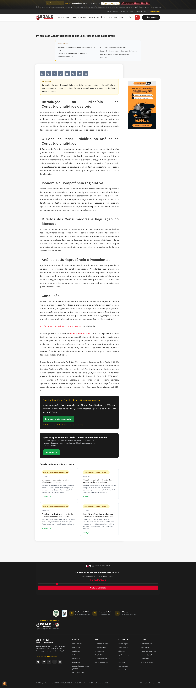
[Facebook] (54, 661)
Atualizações (94, 17)
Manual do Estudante (148, 651)
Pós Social (76, 647)
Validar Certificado (127, 11)
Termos (151, 683)
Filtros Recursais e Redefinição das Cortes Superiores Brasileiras (97, 481)
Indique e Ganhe (123, 670)
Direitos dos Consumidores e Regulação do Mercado (118, 51)
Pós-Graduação (63, 17)
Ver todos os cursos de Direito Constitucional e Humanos (63, 425)
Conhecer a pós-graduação (58, 419)
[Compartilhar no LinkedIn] (67, 73)
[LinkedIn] (60, 661)
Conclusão (104, 58)
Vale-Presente (123, 666)
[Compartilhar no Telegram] (48, 73)
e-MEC (158, 683)
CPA (119, 659)
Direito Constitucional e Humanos (55, 472)
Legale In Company (124, 655)
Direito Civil (99, 655)
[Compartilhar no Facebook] (73, 73)
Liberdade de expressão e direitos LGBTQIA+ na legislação (55, 481)
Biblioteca (121, 651)
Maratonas (82, 17)
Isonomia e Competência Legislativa (113, 47)
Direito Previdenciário (102, 659)
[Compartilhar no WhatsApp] (42, 73)
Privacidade (145, 659)
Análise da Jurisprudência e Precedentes (114, 54)
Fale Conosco (155, 11)
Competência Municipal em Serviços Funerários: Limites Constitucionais (98, 515)
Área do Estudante (112, 11)
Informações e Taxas (148, 655)
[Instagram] (38, 661)
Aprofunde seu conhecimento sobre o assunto (61, 326)
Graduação (113, 17)
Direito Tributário (101, 647)
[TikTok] (49, 661)
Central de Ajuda (141, 11)
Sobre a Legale (123, 644)
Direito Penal (99, 651)
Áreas (103, 17)
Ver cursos (50, 452)
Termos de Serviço (147, 662)
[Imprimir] (85, 73)
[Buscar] (129, 17)
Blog (121, 17)
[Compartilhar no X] (54, 73)
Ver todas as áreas (101, 662)
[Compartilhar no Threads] (60, 73)
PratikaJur (76, 651)
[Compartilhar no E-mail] (79, 73)
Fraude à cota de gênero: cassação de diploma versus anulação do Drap (57, 515)
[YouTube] (44, 661)
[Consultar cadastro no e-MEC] (64, 613)
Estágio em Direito (79, 672)
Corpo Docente (123, 647)
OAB (74, 17)
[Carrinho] (137, 17)
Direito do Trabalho (102, 644)
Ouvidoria (121, 662)
